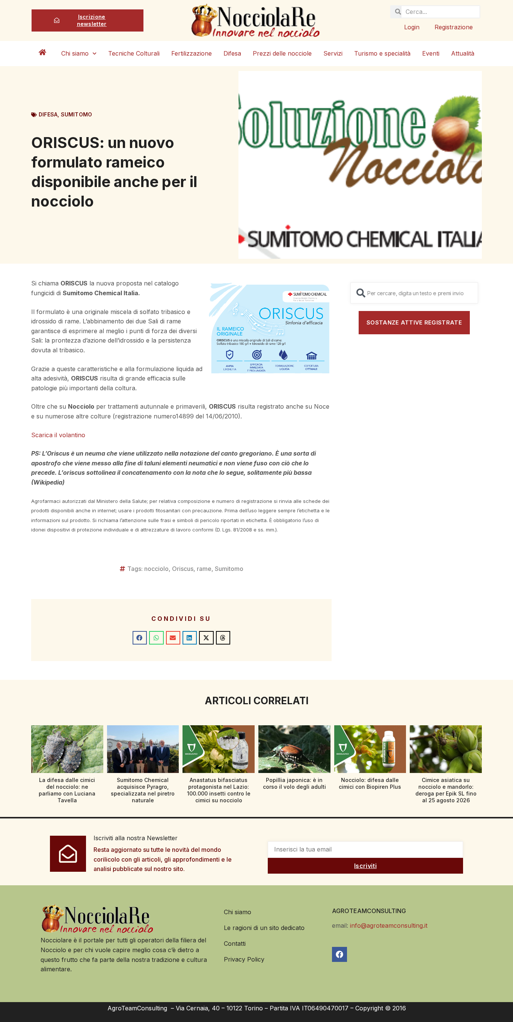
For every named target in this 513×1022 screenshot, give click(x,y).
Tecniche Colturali (134, 53)
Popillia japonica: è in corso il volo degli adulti (294, 783)
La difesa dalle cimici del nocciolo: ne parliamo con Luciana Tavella (67, 790)
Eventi (430, 53)
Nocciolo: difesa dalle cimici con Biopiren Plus (370, 783)
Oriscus (182, 568)
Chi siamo (75, 53)
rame (204, 568)
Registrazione (454, 27)
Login (411, 27)
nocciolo (156, 568)
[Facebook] (339, 954)
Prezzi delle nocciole (282, 53)
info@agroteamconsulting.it (388, 925)
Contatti (235, 943)
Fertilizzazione (191, 53)
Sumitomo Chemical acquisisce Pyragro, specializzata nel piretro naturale (143, 790)
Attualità (462, 53)
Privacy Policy (244, 959)
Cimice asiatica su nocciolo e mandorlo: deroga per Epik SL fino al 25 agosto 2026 (446, 790)
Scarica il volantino (58, 435)
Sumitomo (76, 114)
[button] (140, 638)
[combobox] (414, 292)
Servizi (333, 53)
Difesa (232, 53)
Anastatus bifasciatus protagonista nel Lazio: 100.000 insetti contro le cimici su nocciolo (218, 790)
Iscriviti (365, 866)
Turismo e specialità (382, 53)
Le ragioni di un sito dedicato (264, 927)
